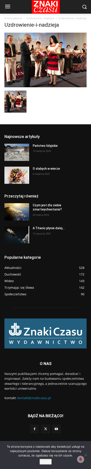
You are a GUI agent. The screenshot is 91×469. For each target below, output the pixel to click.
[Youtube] (56, 429)
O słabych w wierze (46, 168)
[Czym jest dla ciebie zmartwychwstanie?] (16, 211)
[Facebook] (34, 429)
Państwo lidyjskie (45, 145)
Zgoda (45, 461)
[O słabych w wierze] (16, 175)
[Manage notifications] (80, 459)
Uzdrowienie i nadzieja (40, 18)
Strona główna (13, 18)
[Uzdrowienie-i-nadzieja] (45, 86)
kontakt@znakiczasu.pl (34, 398)
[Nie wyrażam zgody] (85, 455)
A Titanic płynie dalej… (48, 228)
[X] (45, 429)
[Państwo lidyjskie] (16, 152)
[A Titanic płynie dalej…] (16, 234)
